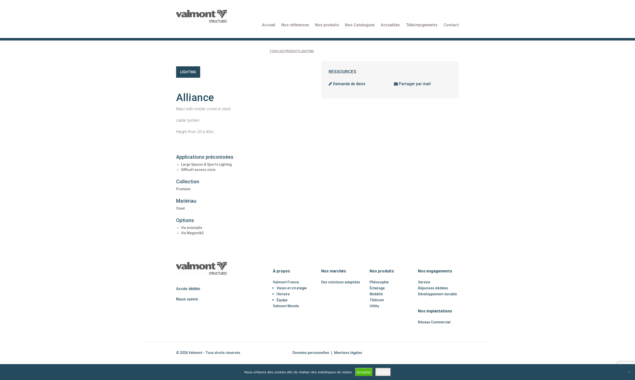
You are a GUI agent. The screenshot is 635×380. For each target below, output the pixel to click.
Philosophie (379, 282)
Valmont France (286, 282)
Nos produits (327, 25)
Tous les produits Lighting (292, 51)
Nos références (295, 25)
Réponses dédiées (433, 288)
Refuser (383, 372)
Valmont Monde (286, 306)
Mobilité (376, 294)
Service (424, 282)
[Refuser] (628, 372)
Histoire (283, 294)
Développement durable (437, 294)
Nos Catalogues (360, 25)
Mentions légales (348, 353)
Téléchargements (422, 25)
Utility (374, 306)
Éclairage (377, 288)
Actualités (390, 25)
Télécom (377, 300)
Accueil (268, 25)
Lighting (188, 72)
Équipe (282, 300)
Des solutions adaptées (340, 282)
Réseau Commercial (434, 322)
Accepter (364, 372)
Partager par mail (414, 83)
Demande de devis (348, 83)
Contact (451, 25)
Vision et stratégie (292, 288)
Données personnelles (310, 353)
